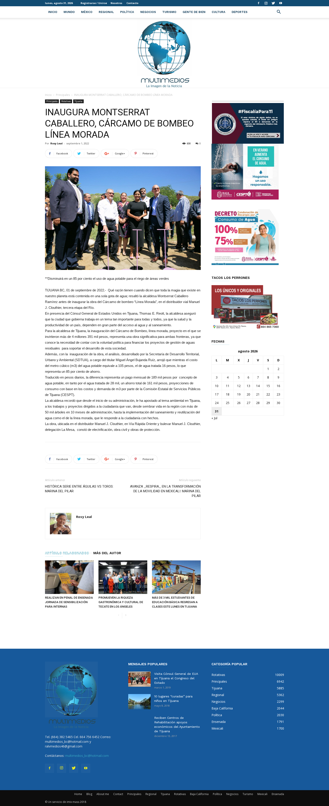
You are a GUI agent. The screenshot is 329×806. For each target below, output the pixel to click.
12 (239, 386)
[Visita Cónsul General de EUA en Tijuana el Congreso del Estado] (139, 679)
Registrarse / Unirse (94, 3)
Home (78, 794)
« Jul (214, 418)
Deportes (240, 12)
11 (227, 386)
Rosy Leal (56, 143)
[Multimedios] (165, 53)
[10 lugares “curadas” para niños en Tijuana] (139, 701)
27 (248, 403)
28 (258, 403)
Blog (89, 794)
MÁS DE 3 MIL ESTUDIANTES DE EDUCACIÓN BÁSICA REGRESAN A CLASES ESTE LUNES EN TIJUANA (175, 602)
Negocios (148, 12)
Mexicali (262, 794)
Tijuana (78, 101)
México (86, 12)
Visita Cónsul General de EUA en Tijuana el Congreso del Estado (176, 678)
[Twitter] (273, 3)
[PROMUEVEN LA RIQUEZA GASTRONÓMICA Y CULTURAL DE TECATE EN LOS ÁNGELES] (122, 577)
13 (248, 386)
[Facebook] (258, 3)
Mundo (69, 12)
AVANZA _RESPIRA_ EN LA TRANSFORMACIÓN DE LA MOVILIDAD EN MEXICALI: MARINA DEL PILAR (165, 491)
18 (227, 394)
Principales (63, 95)
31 (216, 411)
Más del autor (107, 553)
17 (216, 394)
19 (239, 394)
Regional (106, 12)
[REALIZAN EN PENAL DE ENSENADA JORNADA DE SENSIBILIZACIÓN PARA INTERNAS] (69, 577)
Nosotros (116, 3)
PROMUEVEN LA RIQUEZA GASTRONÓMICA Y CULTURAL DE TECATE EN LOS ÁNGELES (120, 602)
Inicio (52, 12)
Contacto (132, 3)
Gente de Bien (194, 12)
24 (216, 403)
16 (278, 386)
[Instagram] (266, 3)
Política (127, 12)
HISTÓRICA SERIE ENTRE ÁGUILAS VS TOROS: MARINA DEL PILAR (79, 488)
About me (102, 794)
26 (239, 403)
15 (268, 386)
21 (258, 394)
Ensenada (278, 794)
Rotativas (66, 101)
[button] (278, 12)
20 (248, 394)
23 (278, 394)
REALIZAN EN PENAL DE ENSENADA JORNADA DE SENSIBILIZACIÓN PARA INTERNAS (69, 602)
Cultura (218, 12)
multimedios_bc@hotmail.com (87, 755)
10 (216, 386)
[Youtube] (280, 3)
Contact (118, 794)
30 (278, 403)
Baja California (199, 794)
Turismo (169, 12)
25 (227, 403)
